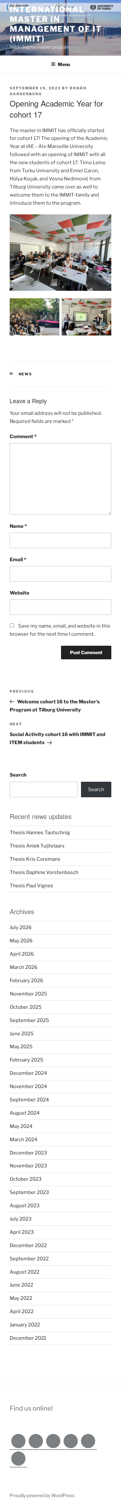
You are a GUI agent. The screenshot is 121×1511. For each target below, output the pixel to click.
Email (18, 559)
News (26, 374)
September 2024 (29, 1100)
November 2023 (28, 1166)
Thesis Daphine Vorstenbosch (44, 872)
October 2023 (26, 1179)
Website (19, 593)
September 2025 (29, 1020)
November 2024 (28, 1086)
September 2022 (29, 1259)
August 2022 (24, 1272)
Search (18, 775)
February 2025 (26, 1060)
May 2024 (21, 1126)
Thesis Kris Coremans (35, 859)
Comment (23, 436)
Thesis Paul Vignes (31, 886)
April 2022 (22, 1311)
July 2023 (21, 1219)
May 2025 (21, 1047)
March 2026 (23, 967)
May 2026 (21, 941)
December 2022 (28, 1245)
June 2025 (22, 1034)
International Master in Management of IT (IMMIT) (56, 24)
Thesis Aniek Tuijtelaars (37, 846)
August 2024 (25, 1113)
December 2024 (28, 1073)
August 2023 (25, 1206)
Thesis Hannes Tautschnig (40, 832)
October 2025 (26, 1007)
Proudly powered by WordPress (42, 1495)
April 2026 (22, 954)
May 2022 (21, 1298)
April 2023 (22, 1232)
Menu (64, 64)
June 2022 (21, 1285)
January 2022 (25, 1325)
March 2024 (23, 1139)
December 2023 (28, 1153)
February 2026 (26, 980)
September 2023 (29, 1192)
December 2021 (28, 1338)
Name (18, 526)
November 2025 (28, 994)
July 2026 (21, 927)
